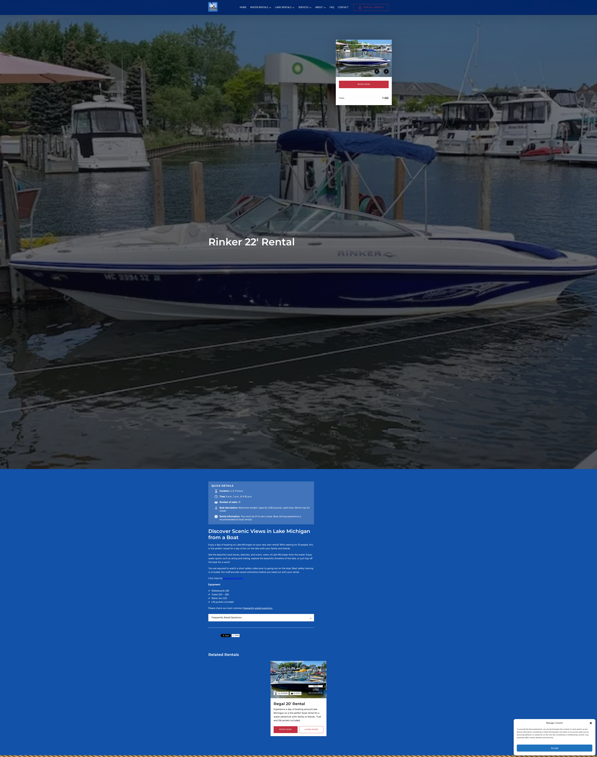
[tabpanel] (364, 58)
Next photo (386, 71)
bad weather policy (233, 578)
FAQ (332, 7)
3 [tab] (382, 44)
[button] (590, 723)
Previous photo (376, 71)
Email (237, 635)
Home (243, 7)
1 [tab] (345, 44)
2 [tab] (363, 44)
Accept (554, 748)
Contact (343, 7)
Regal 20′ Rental (289, 703)
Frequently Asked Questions (227, 618)
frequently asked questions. (258, 608)
